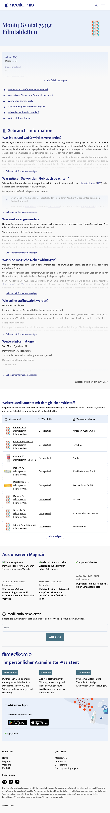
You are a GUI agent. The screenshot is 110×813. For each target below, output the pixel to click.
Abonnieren (55, 637)
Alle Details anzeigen (57, 80)
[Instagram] (17, 782)
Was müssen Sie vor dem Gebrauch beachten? (30, 95)
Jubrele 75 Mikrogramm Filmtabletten (24, 526)
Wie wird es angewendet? (20, 101)
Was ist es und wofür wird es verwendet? (28, 89)
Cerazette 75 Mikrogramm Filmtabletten (20, 431)
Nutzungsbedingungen (66, 768)
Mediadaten (61, 758)
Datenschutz (61, 765)
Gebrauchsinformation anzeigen (21, 171)
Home (5, 758)
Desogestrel (45, 431)
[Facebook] (4, 782)
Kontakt (6, 768)
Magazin (6, 761)
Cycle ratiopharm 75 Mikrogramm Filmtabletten (23, 445)
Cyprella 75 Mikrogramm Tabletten (24, 458)
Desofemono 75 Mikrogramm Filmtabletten (21, 485)
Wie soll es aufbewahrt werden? (23, 112)
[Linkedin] (11, 782)
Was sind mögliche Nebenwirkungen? (26, 107)
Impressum (60, 761)
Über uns (6, 765)
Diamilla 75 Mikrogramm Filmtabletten (20, 499)
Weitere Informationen (19, 118)
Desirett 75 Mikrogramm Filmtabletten (20, 471)
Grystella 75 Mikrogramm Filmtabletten (20, 513)
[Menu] (103, 5)
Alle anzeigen (55, 536)
